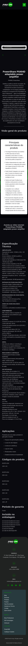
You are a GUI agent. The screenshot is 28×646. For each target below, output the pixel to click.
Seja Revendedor (8, 604)
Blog (5, 595)
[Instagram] (8, 585)
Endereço (14, 553)
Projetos (6, 601)
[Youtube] (16, 585)
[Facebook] (12, 585)
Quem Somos (7, 610)
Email (14, 579)
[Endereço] (14, 549)
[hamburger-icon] (24, 5)
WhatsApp (14, 567)
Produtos (6, 599)
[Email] (14, 575)
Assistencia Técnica (9, 606)
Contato (6, 608)
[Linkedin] (19, 585)
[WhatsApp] (14, 563)
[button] (3, 55)
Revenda (6, 597)
